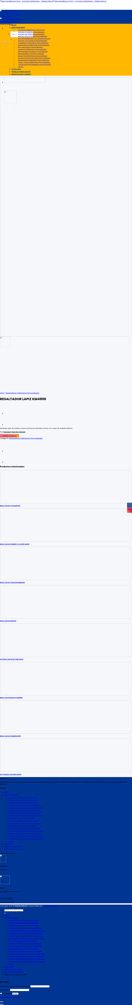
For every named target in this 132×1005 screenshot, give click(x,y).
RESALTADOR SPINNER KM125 (10, 736)
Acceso (15, 993)
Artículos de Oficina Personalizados (31, 34)
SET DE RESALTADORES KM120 (10, 774)
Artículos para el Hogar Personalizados (32, 36)
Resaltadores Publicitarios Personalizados (33, 60)
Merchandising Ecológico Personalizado (33, 52)
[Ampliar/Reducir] (2, 1001)
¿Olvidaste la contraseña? (9, 997)
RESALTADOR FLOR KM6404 (10, 506)
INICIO (13, 25)
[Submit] (5, 913)
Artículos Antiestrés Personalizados (31, 32)
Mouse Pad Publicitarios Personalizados (32, 56)
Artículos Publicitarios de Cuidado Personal (34, 39)
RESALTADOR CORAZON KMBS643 (12, 583)
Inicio (2, 393)
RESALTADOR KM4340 (8, 621)
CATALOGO (16, 69)
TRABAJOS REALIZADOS (21, 72)
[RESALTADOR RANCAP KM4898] (9, 424)
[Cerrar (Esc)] (1, 1001)
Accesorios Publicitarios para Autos (31, 30)
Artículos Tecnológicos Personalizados (32, 41)
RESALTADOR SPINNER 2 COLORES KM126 (14, 544)
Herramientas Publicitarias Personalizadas (33, 45)
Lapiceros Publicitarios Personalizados (32, 49)
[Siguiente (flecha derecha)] (2, 1004)
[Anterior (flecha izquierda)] (1, 1004)
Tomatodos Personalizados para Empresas (34, 65)
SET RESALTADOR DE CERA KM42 (11, 659)
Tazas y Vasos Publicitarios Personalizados (34, 62)
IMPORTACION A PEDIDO (21, 74)
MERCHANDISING (18, 27)
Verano (21, 67)
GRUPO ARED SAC (50, 906)
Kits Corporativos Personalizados (30, 47)
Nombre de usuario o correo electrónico (15, 986)
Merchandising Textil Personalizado (31, 54)
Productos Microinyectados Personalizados (34, 58)
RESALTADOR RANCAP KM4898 (11, 698)
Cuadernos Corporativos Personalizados (33, 43)
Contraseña (5, 990)
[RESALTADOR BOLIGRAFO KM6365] (9, 414)
